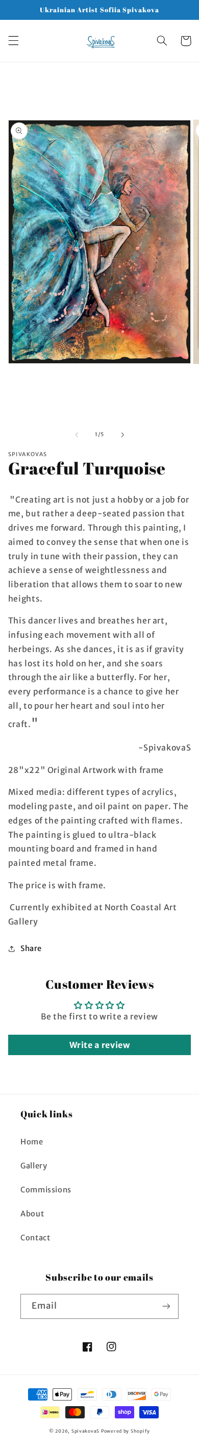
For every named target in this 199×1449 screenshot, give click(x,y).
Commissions (45, 1189)
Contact (35, 1237)
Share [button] (31, 948)
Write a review (99, 1045)
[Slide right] (122, 434)
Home (31, 1141)
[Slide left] (76, 434)
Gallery (33, 1165)
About (32, 1213)
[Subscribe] (166, 1306)
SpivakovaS (85, 1431)
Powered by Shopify (125, 1431)
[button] (13, 41)
